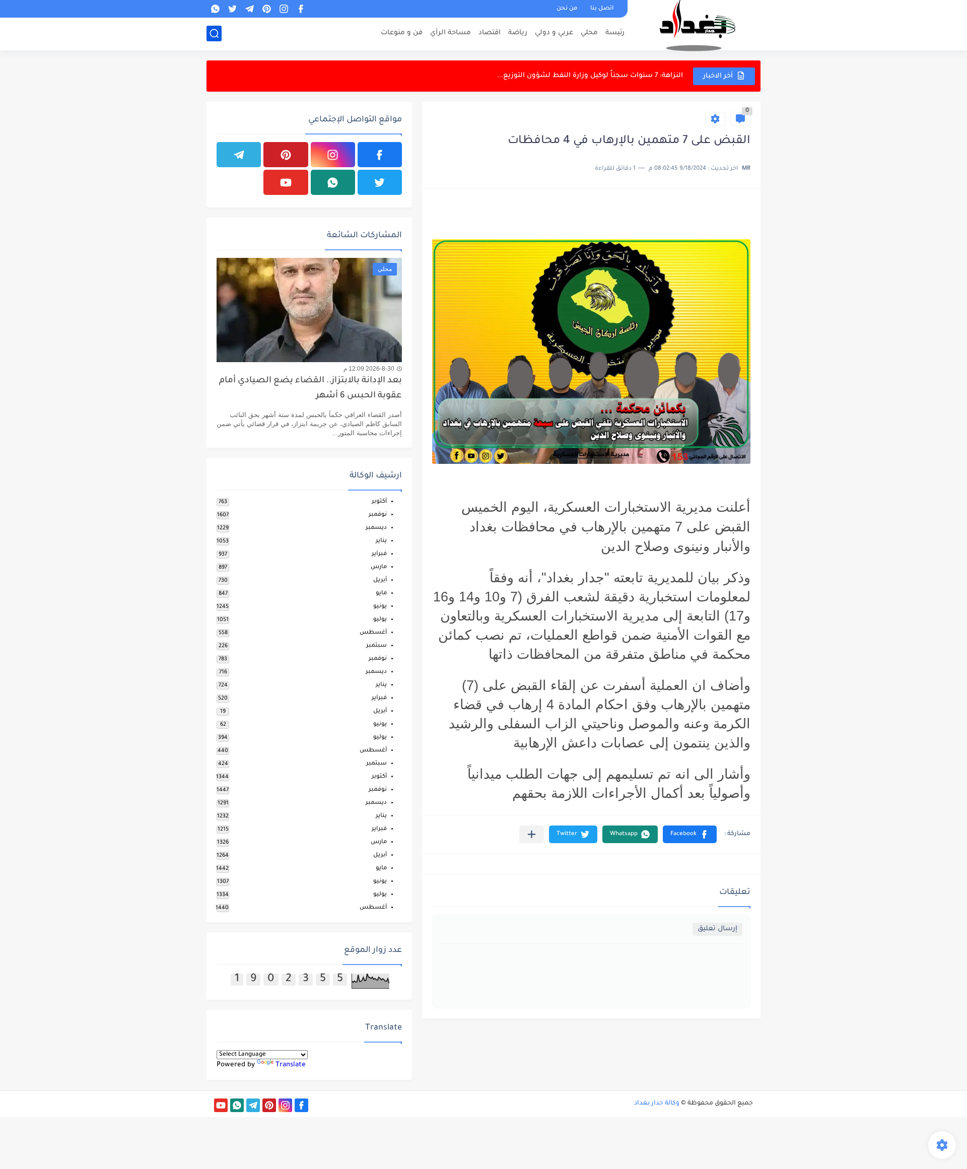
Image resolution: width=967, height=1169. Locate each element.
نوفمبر (378, 515)
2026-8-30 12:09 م (368, 368)
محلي (589, 33)
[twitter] (232, 9)
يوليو (380, 619)
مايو (381, 593)
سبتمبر (376, 646)
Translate (290, 1065)
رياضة (517, 33)
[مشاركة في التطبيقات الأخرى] (531, 834)
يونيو (380, 606)
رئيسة (615, 33)
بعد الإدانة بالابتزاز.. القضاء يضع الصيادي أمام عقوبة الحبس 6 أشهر (310, 388)
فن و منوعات (402, 33)
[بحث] (214, 33)
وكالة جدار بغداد (656, 1103)
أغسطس (373, 633)
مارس (379, 567)
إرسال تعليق (717, 929)
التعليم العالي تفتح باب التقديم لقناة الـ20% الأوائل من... (594, 77)
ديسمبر (376, 528)
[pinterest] (266, 9)
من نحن (567, 9)
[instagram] (284, 9)
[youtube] (285, 182)
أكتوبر (379, 502)
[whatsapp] (215, 9)
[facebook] (301, 9)
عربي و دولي (554, 33)
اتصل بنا (601, 9)
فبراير (379, 554)
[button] (690, 834)
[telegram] (249, 9)
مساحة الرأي (450, 33)
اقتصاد (489, 33)
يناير (381, 541)
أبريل (380, 580)
